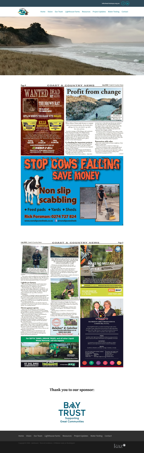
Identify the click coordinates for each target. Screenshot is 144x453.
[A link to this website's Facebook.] (123, 3)
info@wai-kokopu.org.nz (111, 3)
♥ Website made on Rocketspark (64, 443)
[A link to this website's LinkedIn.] (127, 3)
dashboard (34, 443)
